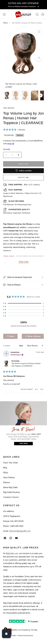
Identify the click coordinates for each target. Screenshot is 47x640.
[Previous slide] (8, 58)
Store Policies (9, 477)
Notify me (23, 177)
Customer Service (11, 497)
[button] (4, 14)
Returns (6, 482)
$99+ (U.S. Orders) (24, 185)
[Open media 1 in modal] (39, 31)
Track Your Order (10, 463)
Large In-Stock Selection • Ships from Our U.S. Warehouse (22, 193)
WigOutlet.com (11, 553)
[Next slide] (39, 58)
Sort (21, 346)
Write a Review (34, 337)
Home (5, 23)
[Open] (6, 633)
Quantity (6, 149)
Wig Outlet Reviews (11, 492)
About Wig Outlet (10, 487)
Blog (5, 467)
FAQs (5, 472)
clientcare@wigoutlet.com (20, 531)
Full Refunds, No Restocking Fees (17, 203)
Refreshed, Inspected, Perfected (16, 211)
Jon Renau (9, 108)
